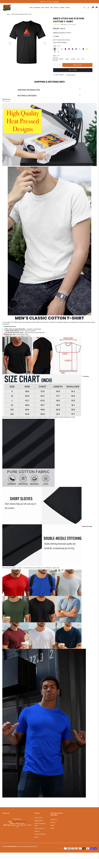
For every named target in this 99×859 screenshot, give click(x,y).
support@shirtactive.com (19, 821)
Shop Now (55, 1)
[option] (27, 42)
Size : (56, 55)
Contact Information (40, 834)
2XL (78, 59)
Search (37, 837)
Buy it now (73, 70)
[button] (84, 7)
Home (8, 14)
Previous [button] (10, 43)
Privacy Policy (38, 817)
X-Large (73, 59)
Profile (52, 828)
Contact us (54, 819)
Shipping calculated (58, 32)
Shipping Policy (39, 820)
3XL (83, 59)
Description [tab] (6, 99)
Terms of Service (39, 828)
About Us (37, 831)
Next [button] (45, 43)
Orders (52, 825)
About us (53, 822)
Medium (61, 59)
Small (55, 59)
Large (67, 59)
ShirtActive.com (11, 846)
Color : (56, 46)
